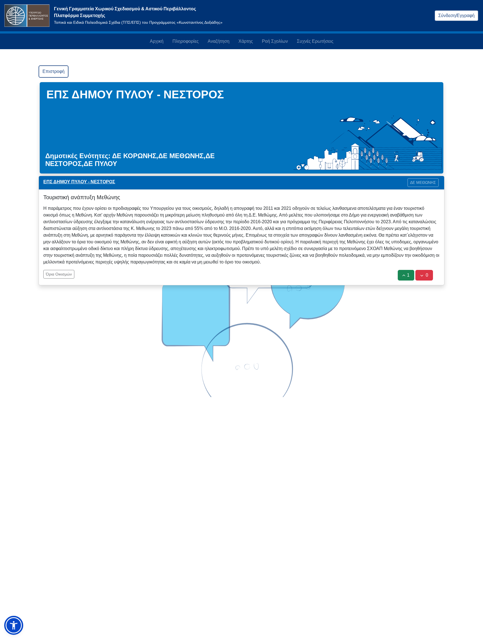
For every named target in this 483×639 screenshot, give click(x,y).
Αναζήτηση (218, 41)
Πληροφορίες (185, 41)
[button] (14, 625)
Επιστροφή (53, 71)
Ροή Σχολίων (275, 41)
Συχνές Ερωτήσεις (315, 41)
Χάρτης (245, 41)
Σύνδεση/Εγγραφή (456, 15)
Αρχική (157, 41)
